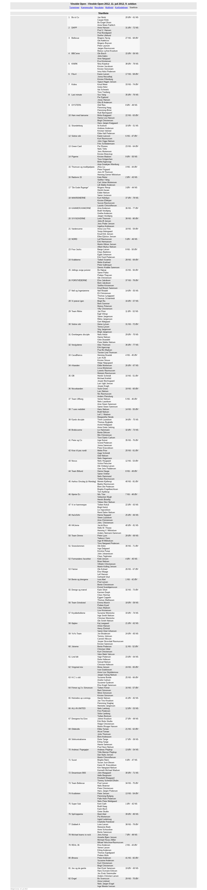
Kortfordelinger (121, 7)
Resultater (99, 7)
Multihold (109, 7)
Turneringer (74, 7)
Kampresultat (87, 7)
